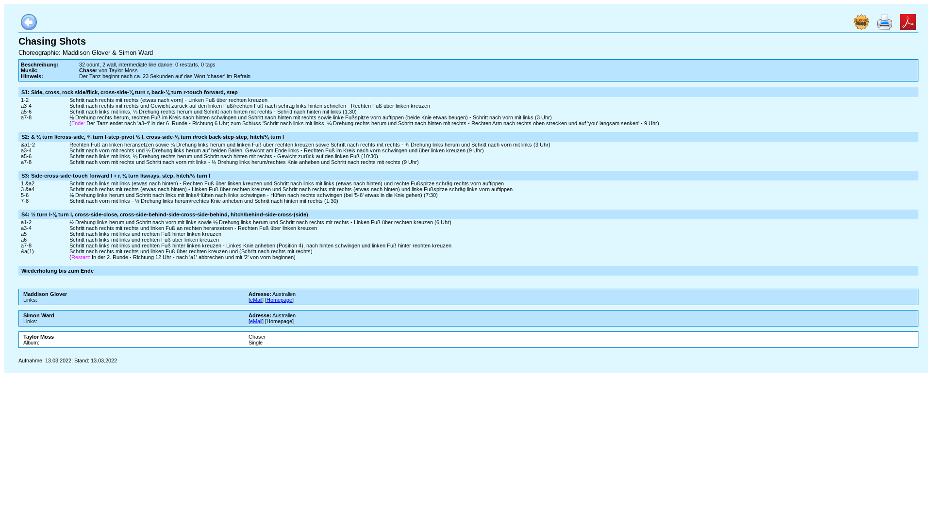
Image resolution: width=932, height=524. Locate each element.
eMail (256, 300)
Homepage (279, 300)
